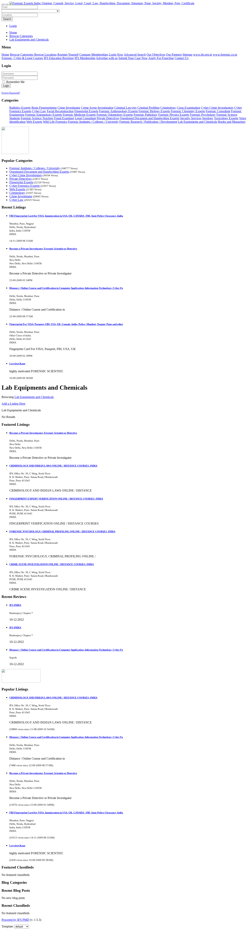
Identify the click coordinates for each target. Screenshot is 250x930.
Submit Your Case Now (133, 58)
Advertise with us (107, 58)
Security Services (190, 118)
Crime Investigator (68, 107)
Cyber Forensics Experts (24, 185)
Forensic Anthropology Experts (118, 111)
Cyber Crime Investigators (217, 107)
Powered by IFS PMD (15, 919)
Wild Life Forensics (55, 121)
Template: (8, 926)
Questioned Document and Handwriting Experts (149, 118)
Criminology (168, 107)
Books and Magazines (231, 121)
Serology (207, 118)
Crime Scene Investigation (97, 107)
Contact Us (181, 58)
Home (13, 32)
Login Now (116, 54)
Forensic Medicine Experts (79, 114)
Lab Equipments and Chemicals (197, 121)
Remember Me (15, 82)
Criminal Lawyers (125, 107)
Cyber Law (39, 111)
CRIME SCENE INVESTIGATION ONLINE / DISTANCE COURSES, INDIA (51, 564)
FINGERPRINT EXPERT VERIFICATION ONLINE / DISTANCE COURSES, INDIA (56, 498)
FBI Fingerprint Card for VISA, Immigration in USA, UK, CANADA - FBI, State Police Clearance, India (66, 215)
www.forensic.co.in (225, 54)
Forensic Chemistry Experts (188, 111)
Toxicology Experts (226, 118)
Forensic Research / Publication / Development (148, 121)
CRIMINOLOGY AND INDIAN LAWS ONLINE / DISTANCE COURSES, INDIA (53, 465)
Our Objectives (155, 54)
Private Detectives (108, 118)
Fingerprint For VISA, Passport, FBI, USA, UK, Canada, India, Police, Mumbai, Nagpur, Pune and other (66, 324)
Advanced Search (135, 54)
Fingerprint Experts (86, 111)
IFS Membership (85, 58)
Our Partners (174, 54)
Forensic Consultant (218, 111)
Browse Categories (21, 54)
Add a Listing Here (13, 403)
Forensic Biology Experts (154, 111)
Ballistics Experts (20, 107)
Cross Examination (188, 107)
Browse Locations (45, 54)
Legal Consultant (85, 118)
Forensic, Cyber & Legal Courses (22, 58)
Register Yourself (68, 54)
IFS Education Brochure (59, 58)
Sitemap (187, 54)
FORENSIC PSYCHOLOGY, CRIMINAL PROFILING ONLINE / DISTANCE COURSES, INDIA (62, 531)
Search (7, 19)
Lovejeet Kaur (17, 363)
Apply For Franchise (161, 58)
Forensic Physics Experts (173, 114)
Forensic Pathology (145, 114)
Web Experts (34, 121)
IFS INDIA (15, 605)
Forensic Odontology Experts (114, 114)
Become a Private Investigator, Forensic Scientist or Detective (43, 248)
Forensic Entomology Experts (43, 114)
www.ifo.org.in (202, 54)
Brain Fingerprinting (44, 107)
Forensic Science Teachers (37, 118)
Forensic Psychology (203, 114)
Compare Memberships (93, 54)
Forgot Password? (11, 92)
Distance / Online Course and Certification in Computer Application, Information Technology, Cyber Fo (66, 288)
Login (13, 26)
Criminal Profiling (148, 107)
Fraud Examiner (64, 118)
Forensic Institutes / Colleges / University (93, 121)
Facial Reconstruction (60, 111)
